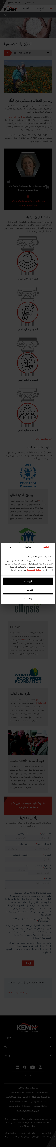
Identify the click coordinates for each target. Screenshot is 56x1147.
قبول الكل (28, 581)
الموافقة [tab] (46, 546)
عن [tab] (10, 546)
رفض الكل (28, 598)
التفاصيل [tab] (28, 546)
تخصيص (29, 589)
